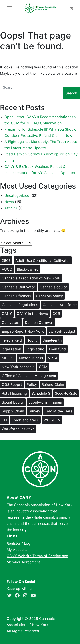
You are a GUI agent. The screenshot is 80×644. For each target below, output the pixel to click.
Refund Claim (53, 384)
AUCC (7, 269)
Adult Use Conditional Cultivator (42, 260)
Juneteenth (52, 340)
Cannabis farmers (16, 296)
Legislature (35, 349)
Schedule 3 (41, 393)
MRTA (52, 358)
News (9, 201)
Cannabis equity (53, 287)
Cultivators (11, 322)
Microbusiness (31, 358)
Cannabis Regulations (20, 304)
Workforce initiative (18, 429)
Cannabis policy (49, 296)
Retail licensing (14, 393)
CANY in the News (32, 313)
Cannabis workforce (60, 304)
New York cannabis (18, 367)
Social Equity (13, 402)
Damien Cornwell (39, 322)
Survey (34, 411)
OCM (43, 367)
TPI (4, 420)
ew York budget (61, 331)
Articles (10, 208)
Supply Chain (13, 411)
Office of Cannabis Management (29, 375)
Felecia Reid (12, 340)
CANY (7, 313)
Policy (32, 384)
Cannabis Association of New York (31, 278)
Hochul (32, 340)
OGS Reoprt (12, 384)
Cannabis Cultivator (18, 287)
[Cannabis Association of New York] (40, 8)
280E (6, 260)
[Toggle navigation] (10, 8)
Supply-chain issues (45, 402)
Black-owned (28, 269)
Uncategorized (16, 195)
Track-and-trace (25, 420)
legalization (11, 349)
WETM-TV (52, 420)
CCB (56, 313)
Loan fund (57, 349)
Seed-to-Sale (66, 393)
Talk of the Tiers (58, 411)
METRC (8, 358)
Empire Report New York (23, 331)
